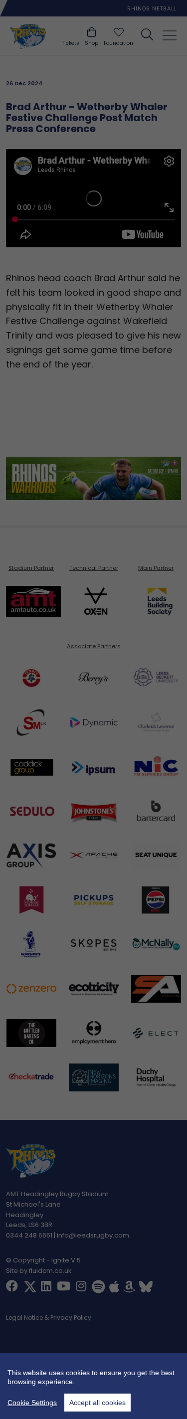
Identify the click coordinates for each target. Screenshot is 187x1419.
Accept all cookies (97, 1403)
